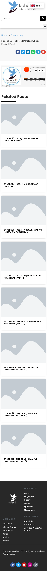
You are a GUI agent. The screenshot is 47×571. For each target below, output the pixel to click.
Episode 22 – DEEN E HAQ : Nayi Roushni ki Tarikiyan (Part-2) (22, 276)
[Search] (43, 18)
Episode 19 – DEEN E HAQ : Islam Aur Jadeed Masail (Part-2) (20, 414)
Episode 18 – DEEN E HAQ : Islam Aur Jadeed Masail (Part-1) (20, 460)
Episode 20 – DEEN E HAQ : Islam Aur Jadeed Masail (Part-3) (21, 368)
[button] (45, 26)
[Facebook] (12, 564)
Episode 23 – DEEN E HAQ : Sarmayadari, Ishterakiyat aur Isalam (23, 231)
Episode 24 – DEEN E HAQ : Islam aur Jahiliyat (21, 185)
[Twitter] (18, 564)
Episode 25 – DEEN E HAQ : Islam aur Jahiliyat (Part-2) (21, 139)
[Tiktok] (35, 564)
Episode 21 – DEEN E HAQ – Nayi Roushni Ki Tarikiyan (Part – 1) (22, 322)
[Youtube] (24, 564)
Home (4, 35)
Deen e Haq (17, 35)
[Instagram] (30, 564)
